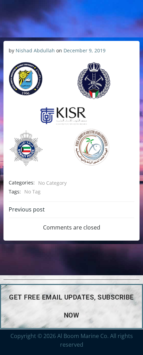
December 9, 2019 (85, 50)
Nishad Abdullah (35, 50)
